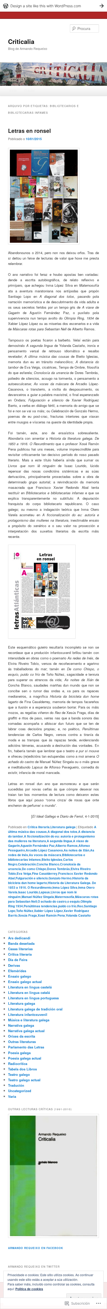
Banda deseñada (21, 943)
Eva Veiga (24, 873)
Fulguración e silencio (32, 878)
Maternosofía (64, 896)
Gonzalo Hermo (60, 878)
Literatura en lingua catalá (29, 992)
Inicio (13, 90)
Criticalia (21, 41)
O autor (29, 90)
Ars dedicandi (19, 937)
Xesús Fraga (27, 915)
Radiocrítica (17, 1063)
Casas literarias (20, 948)
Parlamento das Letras (26, 1047)
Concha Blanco (48, 864)
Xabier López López (48, 910)
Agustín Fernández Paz (38, 845)
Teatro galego (19, 1074)
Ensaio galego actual (25, 981)
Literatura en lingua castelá (30, 987)
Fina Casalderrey (44, 873)
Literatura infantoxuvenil (27, 1014)
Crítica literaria (39, 827)
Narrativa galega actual (26, 1030)
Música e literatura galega (28, 1019)
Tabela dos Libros (22, 1069)
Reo (80, 906)
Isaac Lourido (28, 892)
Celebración (27, 864)
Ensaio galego (19, 976)
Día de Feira (17, 959)
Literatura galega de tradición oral (35, 1009)
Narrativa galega (21, 1025)
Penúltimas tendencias (40, 906)
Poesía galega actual (24, 1058)
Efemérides (17, 970)
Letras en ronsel (29, 130)
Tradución (16, 1085)
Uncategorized (19, 1090)
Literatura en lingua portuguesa (33, 997)
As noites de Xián (76, 850)
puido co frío (67, 906)
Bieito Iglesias (52, 859)
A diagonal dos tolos (62, 831)
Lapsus (44, 892)
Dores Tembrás (58, 868)
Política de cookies (29, 1289)
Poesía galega (19, 1052)
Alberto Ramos (66, 845)
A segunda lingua (59, 841)
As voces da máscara (45, 855)
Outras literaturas (22, 1041)
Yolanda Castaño (78, 915)
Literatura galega (63, 827)
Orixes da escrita (21, 1036)
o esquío (73, 901)
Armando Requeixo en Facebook (35, 1248)
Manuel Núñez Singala (38, 896)
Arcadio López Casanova (44, 850)
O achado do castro (52, 901)
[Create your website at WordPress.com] (53, 6)
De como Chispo (34, 868)
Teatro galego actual (24, 1079)
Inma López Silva (64, 887)
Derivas (14, 965)
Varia (12, 1096)
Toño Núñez (24, 910)
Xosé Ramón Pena (51, 915)
